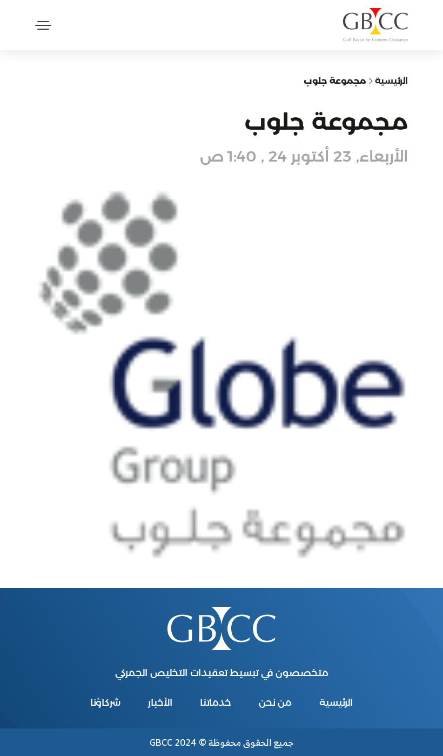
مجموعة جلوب (335, 81)
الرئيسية (391, 81)
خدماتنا (215, 702)
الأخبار (160, 702)
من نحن (275, 702)
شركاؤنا (105, 702)
